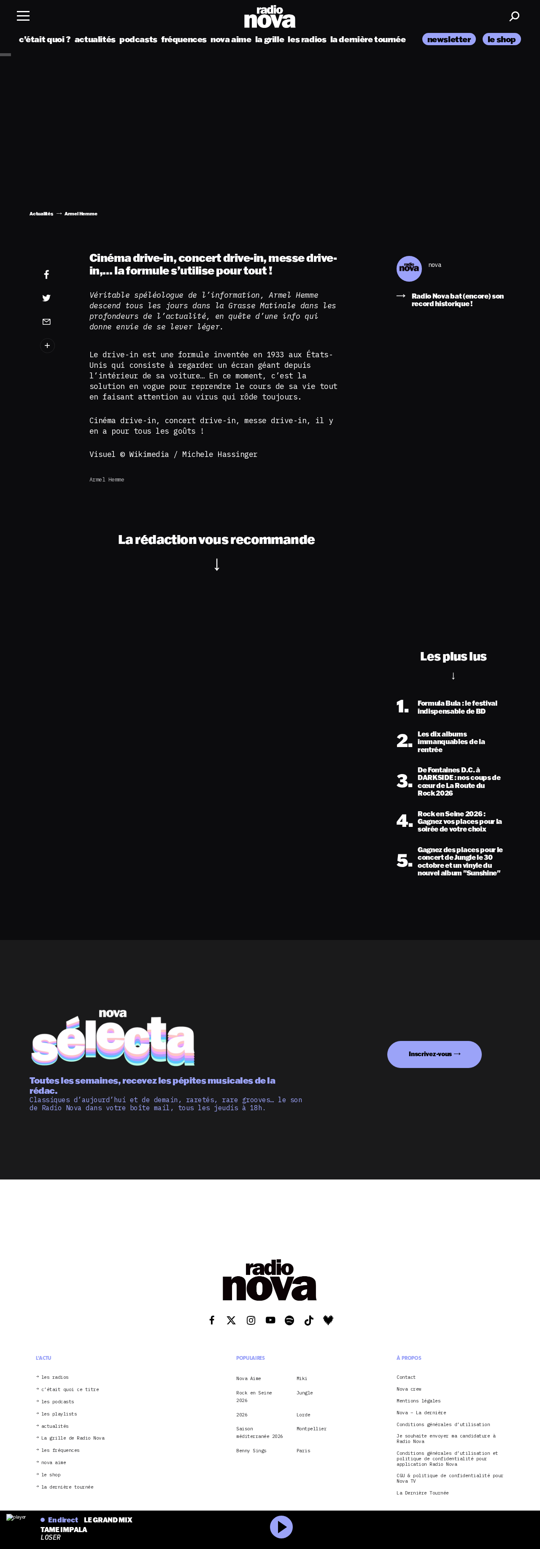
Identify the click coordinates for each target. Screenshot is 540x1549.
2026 (241, 1415)
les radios (307, 39)
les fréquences (60, 1450)
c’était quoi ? (45, 39)
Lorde (303, 1415)
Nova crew (409, 1389)
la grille (269, 39)
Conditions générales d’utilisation (443, 1424)
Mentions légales (418, 1401)
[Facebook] (56, 274)
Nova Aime (248, 1378)
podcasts (138, 39)
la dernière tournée (368, 39)
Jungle (305, 1393)
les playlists (59, 1414)
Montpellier (312, 1429)
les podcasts (57, 1402)
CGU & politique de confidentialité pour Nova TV (450, 1478)
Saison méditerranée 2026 (259, 1432)
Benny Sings (251, 1451)
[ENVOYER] (56, 321)
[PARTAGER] (56, 298)
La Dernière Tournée (423, 1493)
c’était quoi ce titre (70, 1389)
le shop (502, 39)
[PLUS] (56, 345)
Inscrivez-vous (430, 1054)
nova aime (231, 39)
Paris (303, 1451)
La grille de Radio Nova (73, 1438)
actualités (95, 39)
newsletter (449, 39)
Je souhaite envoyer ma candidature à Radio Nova (446, 1438)
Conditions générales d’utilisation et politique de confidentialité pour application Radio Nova (447, 1459)
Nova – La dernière (421, 1413)
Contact (406, 1377)
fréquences (184, 39)
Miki (302, 1378)
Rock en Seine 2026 (254, 1396)
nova (434, 265)
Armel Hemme (106, 479)
